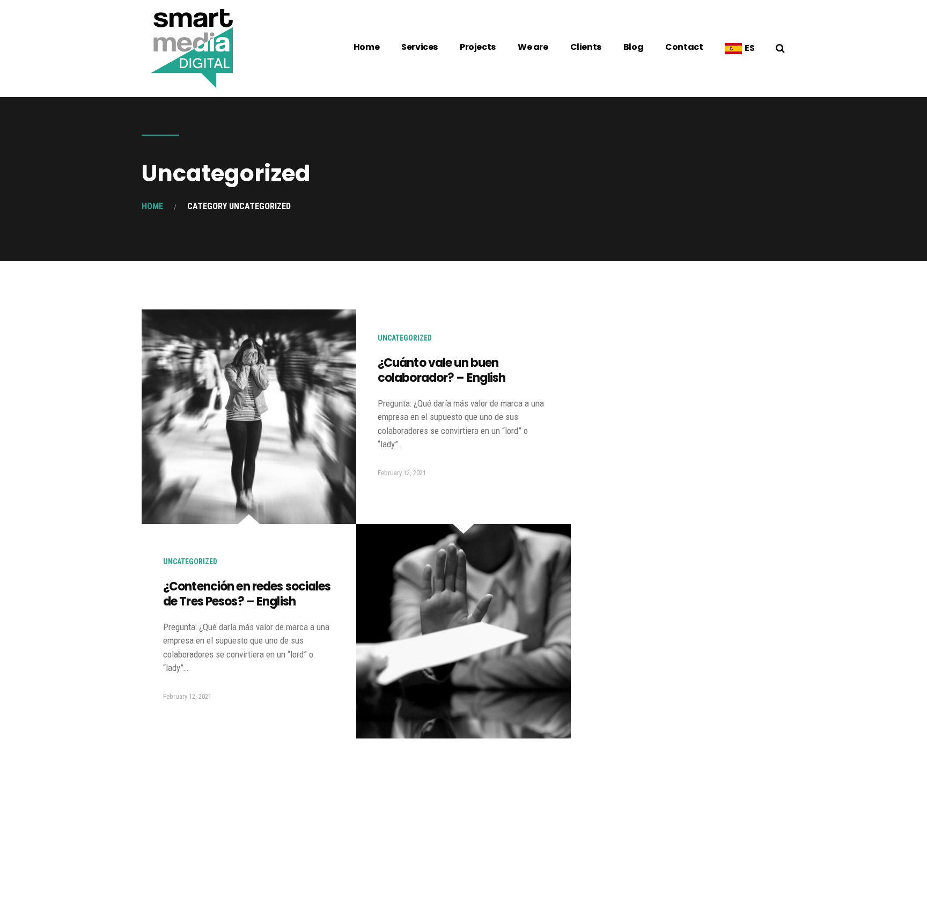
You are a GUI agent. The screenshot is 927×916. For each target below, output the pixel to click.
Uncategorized (190, 561)
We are (533, 47)
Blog (633, 47)
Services (419, 47)
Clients (585, 47)
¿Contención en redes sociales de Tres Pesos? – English (246, 594)
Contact (684, 47)
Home (366, 47)
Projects (478, 47)
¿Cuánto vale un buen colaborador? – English (442, 370)
